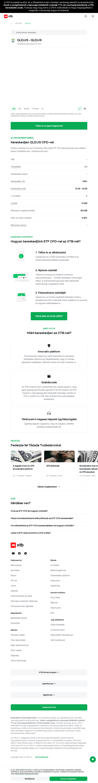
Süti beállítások (41, 757)
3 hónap (35, 108)
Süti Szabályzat (58, 640)
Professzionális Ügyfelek (22, 606)
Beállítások (29, 778)
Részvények (16, 565)
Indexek (14, 590)
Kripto (13, 575)
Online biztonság (18, 660)
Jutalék (14, 203)
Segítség (15, 655)
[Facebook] (19, 553)
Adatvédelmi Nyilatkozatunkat (26, 773)
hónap (26, 108)
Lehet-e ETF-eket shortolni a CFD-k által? (31, 533)
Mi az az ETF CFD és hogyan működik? (29, 511)
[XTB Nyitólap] (7, 16)
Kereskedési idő (18, 181)
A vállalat (55, 565)
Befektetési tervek (19, 618)
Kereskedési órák (18, 188)
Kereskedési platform (60, 575)
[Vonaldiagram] (79, 108)
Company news (58, 629)
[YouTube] (13, 553)
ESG (52, 612)
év (43, 108)
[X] (25, 553)
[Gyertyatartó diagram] (84, 108)
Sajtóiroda (55, 585)
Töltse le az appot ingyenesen (49, 125)
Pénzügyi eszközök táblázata (24, 601)
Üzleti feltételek (58, 624)
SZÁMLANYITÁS (49, 707)
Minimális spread (18, 225)
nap (13, 108)
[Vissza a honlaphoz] (11, 23)
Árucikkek (15, 570)
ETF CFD (19, 23)
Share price (56, 607)
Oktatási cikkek (18, 635)
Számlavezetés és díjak (21, 596)
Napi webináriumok (20, 645)
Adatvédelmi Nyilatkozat (62, 635)
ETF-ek (14, 580)
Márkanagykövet (58, 570)
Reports (54, 602)
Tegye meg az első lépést (49, 316)
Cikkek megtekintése (47, 486)
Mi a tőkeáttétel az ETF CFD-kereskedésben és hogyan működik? (42, 525)
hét (19, 108)
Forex (13, 585)
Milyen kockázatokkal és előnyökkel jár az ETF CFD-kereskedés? (42, 518)
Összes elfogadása (68, 778)
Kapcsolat (55, 580)
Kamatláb (15, 623)
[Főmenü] (93, 16)
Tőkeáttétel (16, 166)
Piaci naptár (16, 650)
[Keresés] (86, 16)
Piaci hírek (55, 597)
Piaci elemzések (18, 640)
